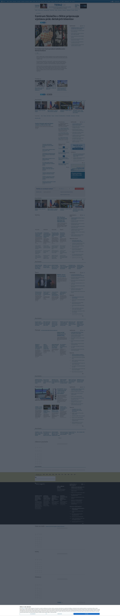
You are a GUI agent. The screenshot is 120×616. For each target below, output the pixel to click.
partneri (24, 608)
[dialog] (60, 610)
